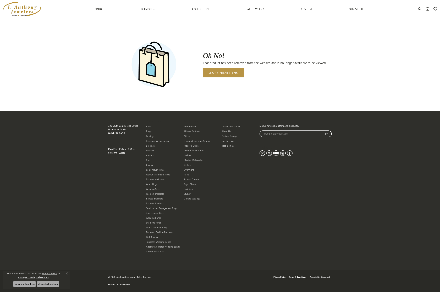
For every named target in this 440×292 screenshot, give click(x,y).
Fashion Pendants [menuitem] (155, 203)
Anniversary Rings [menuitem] (155, 212)
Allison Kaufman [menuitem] (192, 131)
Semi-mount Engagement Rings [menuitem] (162, 208)
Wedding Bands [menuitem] (153, 217)
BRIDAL (99, 9)
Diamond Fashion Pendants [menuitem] (159, 232)
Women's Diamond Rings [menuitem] (158, 174)
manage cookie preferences (33, 277)
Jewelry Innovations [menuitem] (194, 150)
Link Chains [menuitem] (152, 237)
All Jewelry (255, 9)
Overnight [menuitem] (189, 169)
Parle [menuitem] (186, 174)
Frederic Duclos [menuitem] (192, 145)
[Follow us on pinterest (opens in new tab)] (262, 153)
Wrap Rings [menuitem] (151, 184)
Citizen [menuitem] (187, 136)
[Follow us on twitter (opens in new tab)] (269, 153)
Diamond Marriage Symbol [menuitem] (197, 140)
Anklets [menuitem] (150, 155)
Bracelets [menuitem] (151, 145)
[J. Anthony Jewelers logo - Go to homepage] (22, 9)
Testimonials (228, 145)
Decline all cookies (24, 284)
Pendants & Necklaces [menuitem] (157, 140)
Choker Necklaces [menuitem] (155, 251)
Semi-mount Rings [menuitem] (155, 169)
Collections (201, 9)
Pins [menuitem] (148, 160)
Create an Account (231, 126)
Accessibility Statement (320, 277)
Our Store (356, 9)
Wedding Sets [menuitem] (153, 188)
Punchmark (125, 284)
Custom (306, 9)
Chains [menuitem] (149, 164)
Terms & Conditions (297, 277)
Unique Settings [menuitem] (192, 198)
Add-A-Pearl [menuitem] (190, 126)
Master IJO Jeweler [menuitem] (193, 160)
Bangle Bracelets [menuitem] (154, 198)
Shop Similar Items (223, 73)
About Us (226, 131)
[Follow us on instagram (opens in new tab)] (283, 153)
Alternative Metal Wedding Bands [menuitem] (163, 246)
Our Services (228, 140)
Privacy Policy (279, 277)
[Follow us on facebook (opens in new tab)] (290, 153)
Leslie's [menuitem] (187, 155)
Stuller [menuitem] (187, 193)
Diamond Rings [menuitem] (153, 222)
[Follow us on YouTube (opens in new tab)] (276, 153)
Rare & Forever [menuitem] (192, 179)
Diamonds (148, 9)
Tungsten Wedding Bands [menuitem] (158, 241)
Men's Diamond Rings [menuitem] (157, 227)
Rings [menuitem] (149, 131)
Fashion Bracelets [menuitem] (155, 193)
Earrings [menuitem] (150, 136)
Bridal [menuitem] (149, 126)
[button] (420, 9)
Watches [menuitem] (150, 150)
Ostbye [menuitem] (187, 164)
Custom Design (229, 136)
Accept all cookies (48, 284)
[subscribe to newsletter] (326, 134)
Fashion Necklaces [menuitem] (155, 179)
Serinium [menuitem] (188, 188)
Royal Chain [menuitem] (190, 184)
